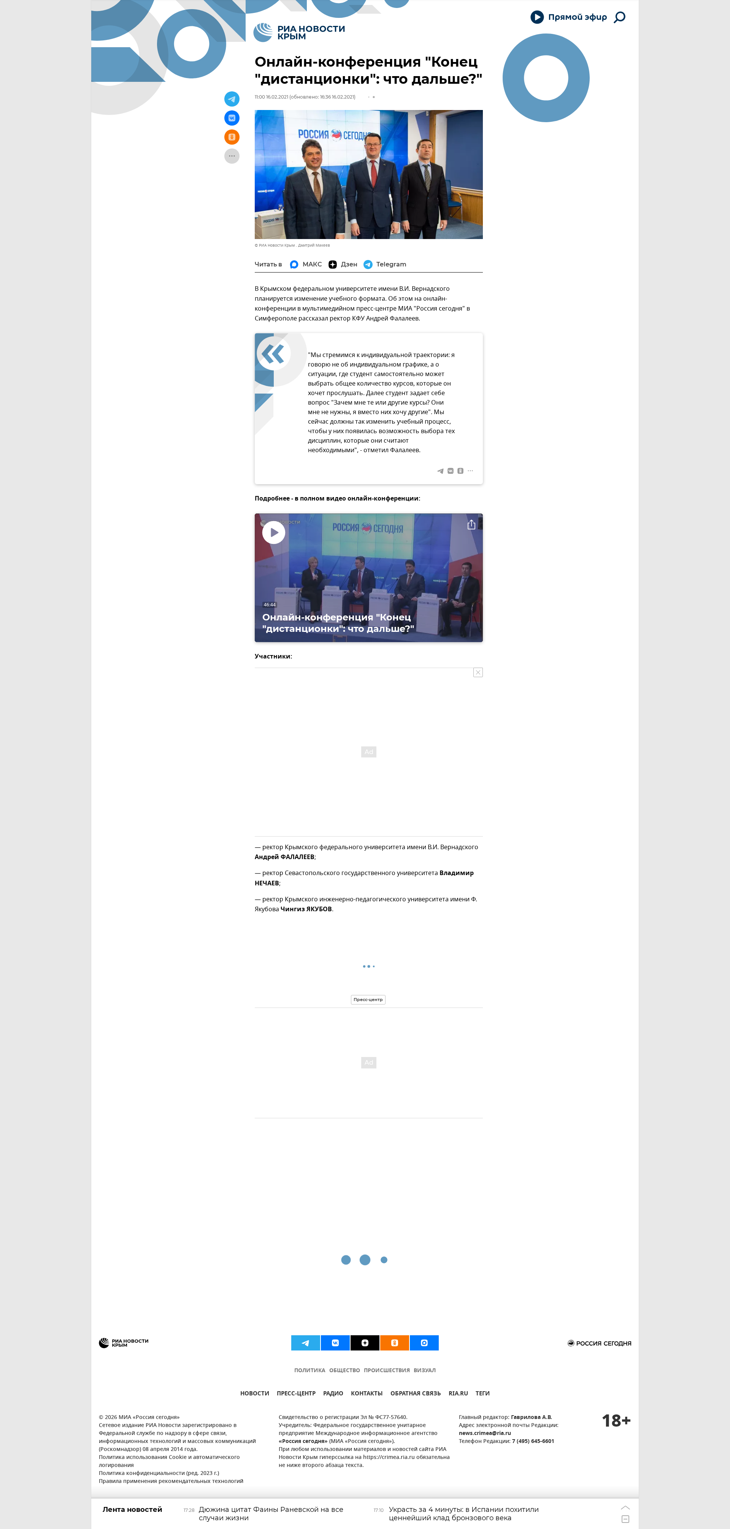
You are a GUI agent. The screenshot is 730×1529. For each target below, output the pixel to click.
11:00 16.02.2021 (271, 97)
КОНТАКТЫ (367, 1394)
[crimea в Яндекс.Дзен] (365, 1342)
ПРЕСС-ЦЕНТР (296, 1394)
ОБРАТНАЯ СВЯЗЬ (415, 1394)
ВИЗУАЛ (425, 1370)
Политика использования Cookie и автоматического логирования (169, 1461)
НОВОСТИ (254, 1394)
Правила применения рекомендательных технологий (171, 1481)
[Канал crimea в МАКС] (424, 1342)
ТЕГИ (483, 1394)
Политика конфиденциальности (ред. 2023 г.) (159, 1473)
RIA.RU (458, 1394)
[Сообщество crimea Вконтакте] (335, 1342)
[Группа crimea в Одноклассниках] (394, 1342)
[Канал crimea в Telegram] (305, 1342)
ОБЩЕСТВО (344, 1370)
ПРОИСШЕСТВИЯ (387, 1370)
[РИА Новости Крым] (299, 32)
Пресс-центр (368, 999)
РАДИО (333, 1394)
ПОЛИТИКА (309, 1370)
